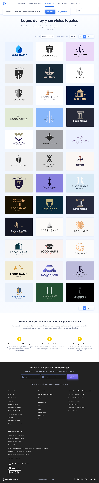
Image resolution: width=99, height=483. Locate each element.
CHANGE (50, 12)
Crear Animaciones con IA (16, 438)
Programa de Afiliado (14, 407)
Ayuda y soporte (13, 404)
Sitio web (41, 415)
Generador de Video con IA (16, 435)
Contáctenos (12, 397)
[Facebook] (74, 480)
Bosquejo (41, 419)
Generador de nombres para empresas (19, 451)
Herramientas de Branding (46, 394)
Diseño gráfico (42, 412)
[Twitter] (86, 480)
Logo (39, 409)
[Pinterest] (82, 480)
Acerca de (11, 394)
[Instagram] (78, 480)
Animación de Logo (74, 401)
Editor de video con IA (15, 441)
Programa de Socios (14, 420)
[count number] (92, 36)
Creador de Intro (73, 404)
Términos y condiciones (15, 414)
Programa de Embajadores (16, 424)
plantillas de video (35, 3)
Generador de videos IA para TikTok (18, 454)
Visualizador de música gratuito (77, 394)
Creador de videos (73, 410)
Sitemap (10, 417)
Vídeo (40, 406)
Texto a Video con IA (14, 445)
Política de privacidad (14, 410)
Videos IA (21, 3)
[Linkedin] (95, 480)
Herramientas (75, 3)
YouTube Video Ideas (14, 458)
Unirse (73, 377)
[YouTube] (91, 480)
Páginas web (62, 3)
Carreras (10, 401)
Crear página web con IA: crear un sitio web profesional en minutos (28, 448)
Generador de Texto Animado (76, 407)
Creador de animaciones (75, 397)
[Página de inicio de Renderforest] (4, 3)
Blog (39, 397)
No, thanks (62, 12)
